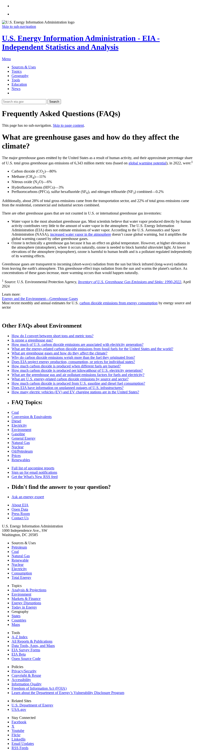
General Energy (24, 438)
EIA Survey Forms (26, 650)
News (16, 89)
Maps (16, 624)
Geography (20, 76)
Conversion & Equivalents (32, 417)
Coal (15, 412)
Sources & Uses (24, 67)
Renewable (20, 560)
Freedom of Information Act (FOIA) (39, 688)
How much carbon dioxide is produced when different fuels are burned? (66, 366)
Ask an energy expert (28, 497)
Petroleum (19, 547)
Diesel (16, 421)
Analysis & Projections (29, 590)
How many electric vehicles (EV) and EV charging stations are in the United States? (75, 392)
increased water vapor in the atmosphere (80, 234)
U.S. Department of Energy (32, 705)
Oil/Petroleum (22, 451)
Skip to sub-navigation (19, 26)
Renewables (21, 460)
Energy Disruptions (26, 603)
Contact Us (20, 518)
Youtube (18, 731)
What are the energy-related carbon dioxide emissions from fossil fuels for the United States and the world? (92, 349)
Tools (16, 80)
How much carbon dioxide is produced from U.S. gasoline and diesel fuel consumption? (78, 383)
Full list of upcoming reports (33, 468)
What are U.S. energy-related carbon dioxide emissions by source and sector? (70, 379)
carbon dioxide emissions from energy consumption (119, 303)
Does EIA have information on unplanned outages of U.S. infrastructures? (67, 388)
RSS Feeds (20, 748)
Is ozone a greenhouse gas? (32, 340)
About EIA (20, 505)
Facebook (19, 722)
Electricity (19, 425)
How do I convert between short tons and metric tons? (52, 336)
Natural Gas (21, 443)
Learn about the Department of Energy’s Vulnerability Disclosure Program (68, 693)
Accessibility (21, 680)
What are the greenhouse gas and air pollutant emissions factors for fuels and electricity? (78, 375)
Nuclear (18, 447)
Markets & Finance (26, 599)
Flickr (16, 735)
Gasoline (18, 434)
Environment (21, 430)
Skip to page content (68, 125)
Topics (17, 71)
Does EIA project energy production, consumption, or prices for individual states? (73, 362)
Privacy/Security (24, 671)
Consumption (22, 573)
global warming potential (147, 163)
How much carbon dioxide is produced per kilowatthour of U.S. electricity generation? (77, 370)
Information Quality (27, 684)
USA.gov (19, 709)
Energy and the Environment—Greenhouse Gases (40, 299)
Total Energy (21, 577)
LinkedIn (18, 739)
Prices (16, 456)
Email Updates (23, 744)
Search (54, 101)
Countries (19, 620)
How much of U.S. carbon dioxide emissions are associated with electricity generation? (77, 344)
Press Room (21, 514)
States (16, 616)
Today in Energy (24, 607)
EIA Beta (19, 654)
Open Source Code (26, 659)
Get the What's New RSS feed (35, 477)
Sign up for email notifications (34, 472)
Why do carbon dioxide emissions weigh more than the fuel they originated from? (73, 357)
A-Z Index (20, 637)
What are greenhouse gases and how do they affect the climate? (59, 353)
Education (19, 84)
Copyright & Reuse (26, 675)
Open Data (20, 509)
